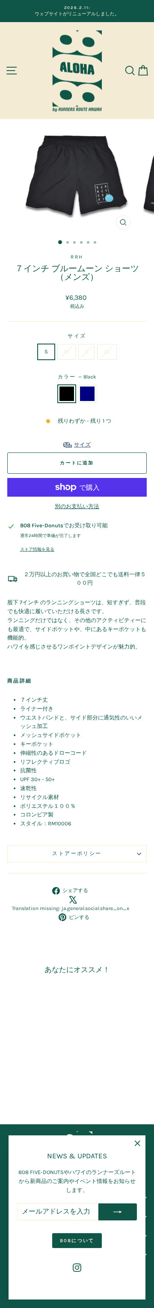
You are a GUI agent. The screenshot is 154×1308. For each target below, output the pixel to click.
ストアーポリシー (76, 853)
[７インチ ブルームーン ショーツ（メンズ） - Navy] (39, 1094)
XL (107, 351)
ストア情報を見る (37, 549)
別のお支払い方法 (77, 506)
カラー (77, 377)
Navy (87, 393)
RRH (77, 257)
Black (66, 393)
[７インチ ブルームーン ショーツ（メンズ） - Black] (29, 1094)
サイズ (77, 336)
